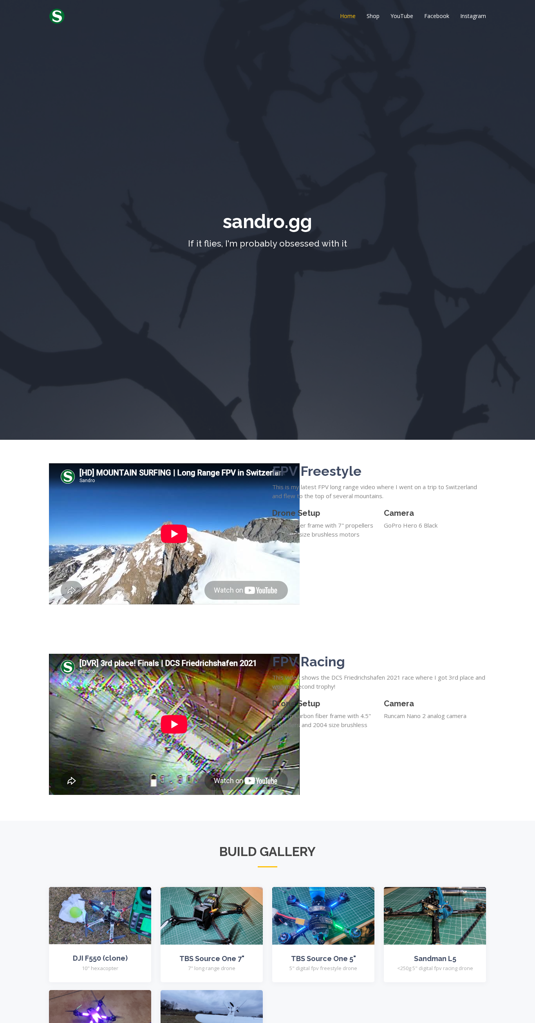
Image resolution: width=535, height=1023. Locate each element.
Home (348, 16)
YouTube (401, 16)
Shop (373, 16)
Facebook (436, 16)
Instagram (473, 16)
